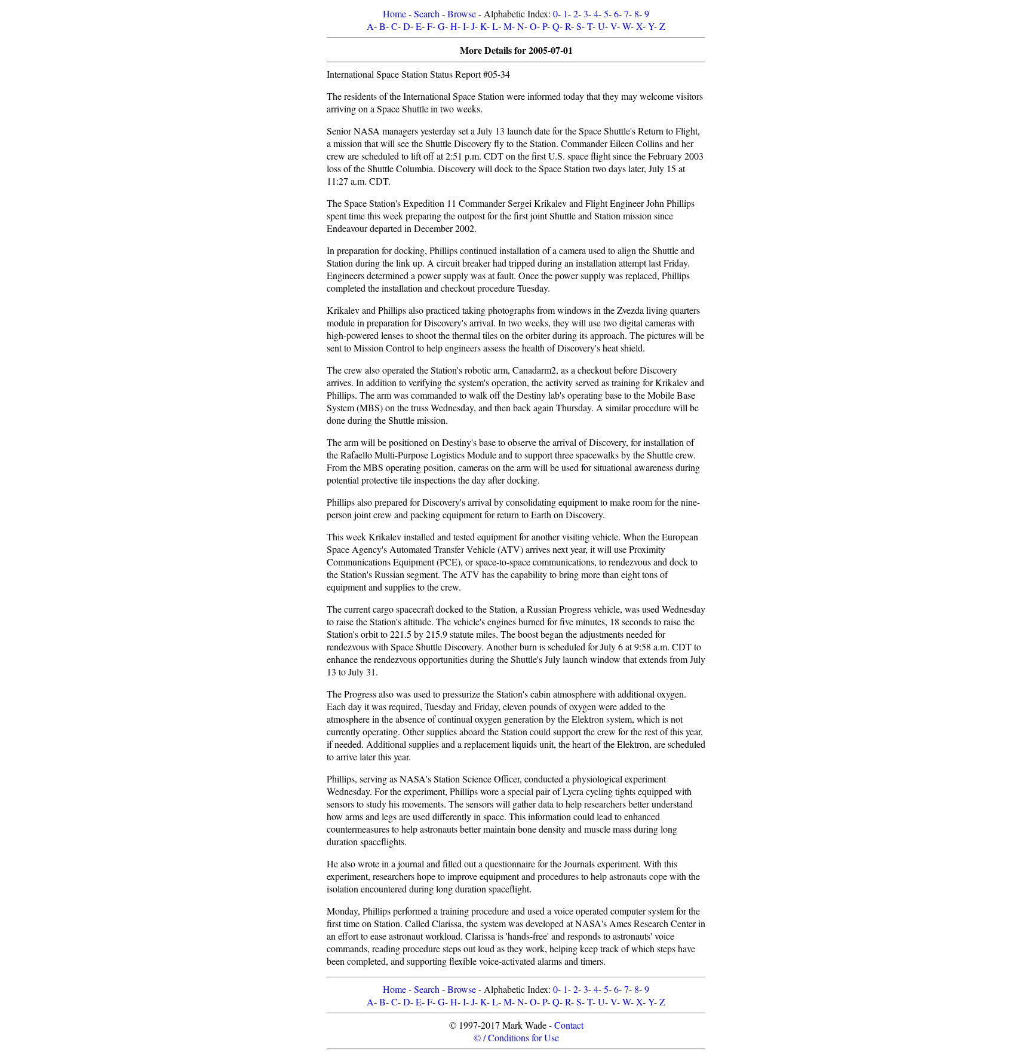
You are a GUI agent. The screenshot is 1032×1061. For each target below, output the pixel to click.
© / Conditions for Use (516, 1037)
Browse (461, 13)
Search (427, 13)
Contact (568, 1025)
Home (394, 13)
